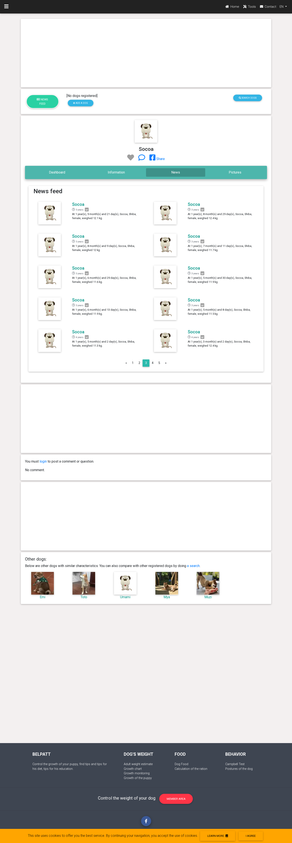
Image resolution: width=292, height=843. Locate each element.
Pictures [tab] (235, 172)
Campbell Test (235, 764)
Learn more (216, 835)
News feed (43, 101)
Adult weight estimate (138, 764)
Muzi (208, 597)
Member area (176, 798)
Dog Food (181, 764)
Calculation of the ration (191, 769)
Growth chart (133, 769)
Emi (42, 597)
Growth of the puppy (138, 778)
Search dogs (249, 97)
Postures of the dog (239, 769)
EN (282, 7)
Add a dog (81, 103)
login (43, 461)
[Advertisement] (146, 53)
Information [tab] (116, 172)
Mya (167, 597)
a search (193, 566)
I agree (251, 835)
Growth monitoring (137, 773)
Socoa (78, 204)
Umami (125, 597)
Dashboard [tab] (57, 172)
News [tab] (175, 172)
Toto (84, 597)
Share (160, 159)
